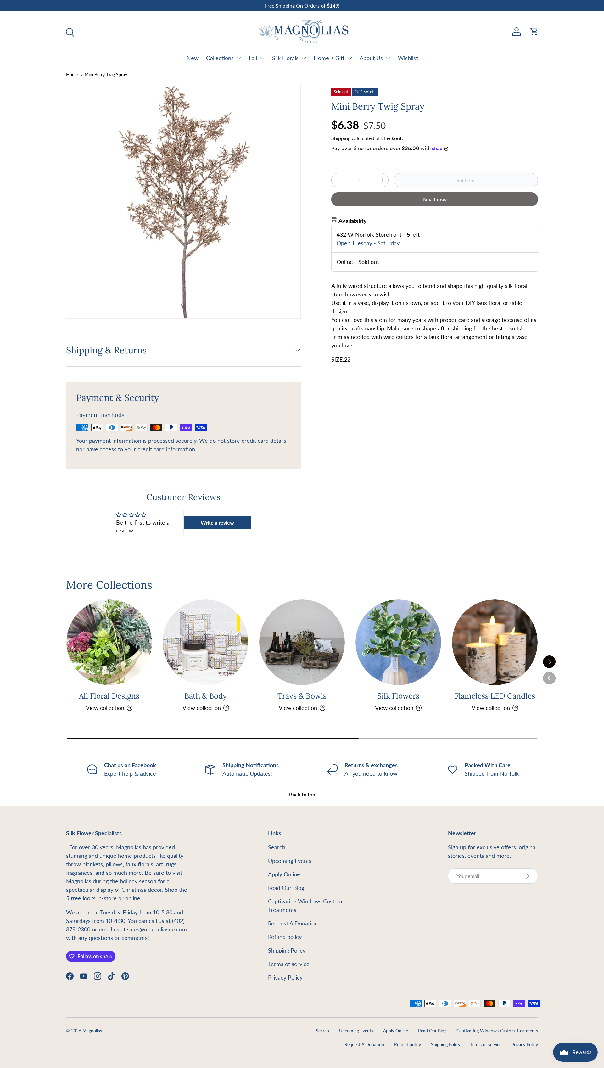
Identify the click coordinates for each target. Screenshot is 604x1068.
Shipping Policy (286, 950)
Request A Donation (293, 923)
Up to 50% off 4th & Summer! (302, 5)
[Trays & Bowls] (302, 642)
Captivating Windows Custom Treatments (497, 1030)
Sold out (465, 180)
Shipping (340, 138)
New (193, 57)
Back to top (302, 794)
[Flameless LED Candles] (495, 642)
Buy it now (434, 199)
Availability (352, 220)
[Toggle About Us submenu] (388, 58)
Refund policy (285, 936)
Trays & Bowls (302, 696)
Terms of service (289, 963)
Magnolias (92, 1030)
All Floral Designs (109, 696)
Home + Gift (329, 57)
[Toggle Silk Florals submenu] (303, 58)
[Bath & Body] (205, 642)
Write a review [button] (217, 523)
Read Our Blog (286, 887)
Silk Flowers (398, 696)
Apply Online (284, 874)
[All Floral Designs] (109, 642)
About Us (371, 57)
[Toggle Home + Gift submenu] (349, 58)
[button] (534, 31)
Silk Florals (285, 57)
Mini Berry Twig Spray (106, 74)
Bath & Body (205, 696)
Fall (253, 57)
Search (276, 847)
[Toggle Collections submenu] (239, 58)
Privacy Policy (285, 977)
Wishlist (408, 57)
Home (72, 74)
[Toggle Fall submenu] (262, 58)
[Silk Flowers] (398, 642)
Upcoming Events (289, 860)
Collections (220, 57)
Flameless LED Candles (495, 696)
